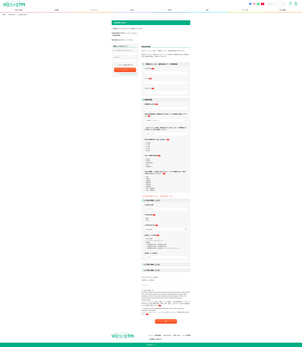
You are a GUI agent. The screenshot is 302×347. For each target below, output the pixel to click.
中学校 (169, 10)
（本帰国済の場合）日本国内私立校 (156, 246)
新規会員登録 (116, 35)
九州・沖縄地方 (150, 190)
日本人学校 (149, 238)
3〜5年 (148, 148)
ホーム (151, 335)
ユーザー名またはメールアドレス (122, 50)
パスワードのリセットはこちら (128, 74)
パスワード (116, 57)
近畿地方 (148, 186)
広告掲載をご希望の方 (155, 339)
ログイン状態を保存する (126, 65)
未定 (147, 164)
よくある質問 (186, 335)
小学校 (132, 10)
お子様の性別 (150, 214)
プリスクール (94, 10)
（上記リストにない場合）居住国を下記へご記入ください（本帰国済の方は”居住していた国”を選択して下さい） (165, 128)
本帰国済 (148, 166)
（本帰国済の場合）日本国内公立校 (156, 244)
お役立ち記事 (18, 10)
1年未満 (148, 143)
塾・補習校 (283, 10)
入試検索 (56, 10)
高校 (207, 10)
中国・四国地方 (150, 188)
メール (148, 78)
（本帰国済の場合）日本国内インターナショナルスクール (162, 248)
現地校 (148, 242)
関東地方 (148, 182)
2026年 (148, 159)
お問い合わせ (12, 14)
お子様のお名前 (149, 205)
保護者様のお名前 (151, 104)
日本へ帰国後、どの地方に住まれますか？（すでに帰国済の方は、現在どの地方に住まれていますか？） (165, 172)
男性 (147, 218)
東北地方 (148, 180)
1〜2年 (148, 145)
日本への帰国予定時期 (152, 155)
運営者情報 (158, 335)
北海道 (148, 179)
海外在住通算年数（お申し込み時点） (157, 139)
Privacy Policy (167, 335)
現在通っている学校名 (151, 253)
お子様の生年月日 (151, 225)
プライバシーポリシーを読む (150, 277)
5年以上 (148, 150)
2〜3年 (148, 146)
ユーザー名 (149, 68)
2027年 (148, 161)
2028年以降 (149, 162)
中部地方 (148, 184)
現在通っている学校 (152, 235)
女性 (147, 220)
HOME (4, 14)
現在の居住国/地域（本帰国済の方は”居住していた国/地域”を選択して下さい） (166, 115)
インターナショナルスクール (154, 240)
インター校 (245, 10)
